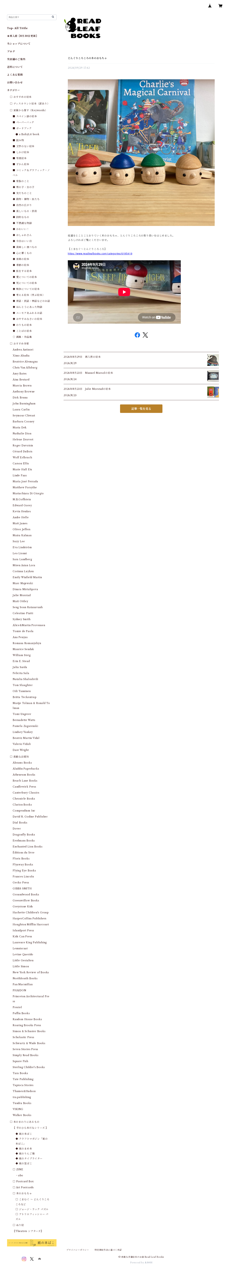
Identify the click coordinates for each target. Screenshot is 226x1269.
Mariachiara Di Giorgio (28, 493)
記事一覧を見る (141, 408)
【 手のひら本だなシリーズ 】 (30, 1127)
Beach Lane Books (25, 780)
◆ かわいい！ (21, 229)
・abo (19, 1175)
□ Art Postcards (23, 1187)
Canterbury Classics (26, 792)
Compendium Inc (24, 810)
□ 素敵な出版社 (19, 756)
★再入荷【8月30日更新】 (22, 36)
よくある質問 (15, 74)
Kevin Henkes (22, 511)
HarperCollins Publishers (29, 918)
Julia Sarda (20, 667)
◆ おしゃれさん (22, 235)
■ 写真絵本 (20, 158)
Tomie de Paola (23, 631)
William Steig (22, 655)
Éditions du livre (24, 852)
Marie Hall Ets (22, 469)
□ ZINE (18, 1169)
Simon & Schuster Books (29, 1031)
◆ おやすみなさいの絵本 (27, 319)
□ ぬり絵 (18, 1225)
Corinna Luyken (23, 571)
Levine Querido (23, 954)
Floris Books (21, 858)
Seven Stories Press (25, 1049)
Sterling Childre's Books (29, 1067)
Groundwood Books (26, 894)
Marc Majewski (23, 583)
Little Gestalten (23, 960)
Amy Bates (20, 373)
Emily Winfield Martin (27, 577)
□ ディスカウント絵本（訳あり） (30, 103)
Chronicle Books (24, 798)
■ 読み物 (18, 140)
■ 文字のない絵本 (23, 146)
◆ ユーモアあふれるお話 (27, 313)
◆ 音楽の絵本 (21, 259)
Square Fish (20, 1061)
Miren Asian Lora (24, 565)
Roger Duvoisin (23, 445)
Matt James (20, 523)
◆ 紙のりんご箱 (25, 1153)
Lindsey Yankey (23, 732)
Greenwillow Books (26, 900)
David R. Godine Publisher (30, 816)
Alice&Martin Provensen (29, 625)
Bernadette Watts (24, 720)
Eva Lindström (22, 547)
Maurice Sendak (23, 649)
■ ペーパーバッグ (23, 122)
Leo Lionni (20, 553)
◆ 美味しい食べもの (25, 247)
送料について (15, 67)
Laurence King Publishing (30, 942)
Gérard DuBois (22, 451)
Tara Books (20, 1073)
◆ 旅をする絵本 (22, 271)
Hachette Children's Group (31, 912)
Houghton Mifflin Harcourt (31, 924)
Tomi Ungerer (22, 714)
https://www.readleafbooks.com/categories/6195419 (100, 253)
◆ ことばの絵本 (22, 331)
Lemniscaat (20, 948)
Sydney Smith (22, 619)
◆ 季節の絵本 (21, 265)
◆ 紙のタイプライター (29, 1158)
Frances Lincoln (23, 876)
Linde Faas (20, 475)
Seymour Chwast (24, 415)
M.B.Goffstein (22, 499)
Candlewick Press (24, 786)
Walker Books (22, 1115)
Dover (17, 828)
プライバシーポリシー (77, 1250)
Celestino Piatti (23, 613)
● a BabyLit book (28, 134)
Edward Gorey (22, 505)
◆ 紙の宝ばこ (24, 1163)
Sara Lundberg (22, 559)
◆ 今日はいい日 (22, 241)
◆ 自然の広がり (22, 205)
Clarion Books (22, 804)
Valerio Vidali (22, 744)
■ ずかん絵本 (21, 164)
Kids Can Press (22, 936)
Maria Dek (20, 427)
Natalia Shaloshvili (25, 679)
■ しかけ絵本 (21, 152)
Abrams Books (22, 762)
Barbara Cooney (23, 421)
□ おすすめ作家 (19, 343)
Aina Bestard (21, 379)
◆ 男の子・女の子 (23, 187)
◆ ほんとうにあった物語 (27, 307)
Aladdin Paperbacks (26, 768)
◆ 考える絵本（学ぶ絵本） (29, 295)
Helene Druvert (23, 439)
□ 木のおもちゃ (22, 1193)
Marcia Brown (22, 385)
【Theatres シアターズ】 (28, 1231)
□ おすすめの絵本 (21, 97)
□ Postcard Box (23, 1181)
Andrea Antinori (23, 349)
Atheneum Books (24, 774)
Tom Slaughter (22, 685)
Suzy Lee (19, 541)
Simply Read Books (25, 1055)
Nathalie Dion (22, 433)
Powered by (137, 1262)
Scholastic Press (23, 1037)
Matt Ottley (20, 601)
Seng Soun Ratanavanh (28, 607)
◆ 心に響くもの (22, 253)
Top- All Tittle (17, 28)
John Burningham (24, 403)
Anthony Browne (24, 391)
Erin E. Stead (21, 661)
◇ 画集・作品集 (22, 337)
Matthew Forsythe (25, 487)
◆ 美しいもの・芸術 (25, 211)
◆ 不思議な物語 (22, 223)
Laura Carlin (21, 409)
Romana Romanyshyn (27, 643)
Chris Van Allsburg (25, 367)
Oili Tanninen (22, 691)
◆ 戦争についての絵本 (26, 289)
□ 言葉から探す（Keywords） (28, 110)
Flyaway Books (23, 864)
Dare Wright (21, 750)
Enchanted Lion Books (28, 846)
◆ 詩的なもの (21, 217)
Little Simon (21, 966)
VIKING (18, 1109)
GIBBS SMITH (22, 888)
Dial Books (20, 822)
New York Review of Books (31, 972)
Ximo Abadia (21, 355)
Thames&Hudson (24, 1091)
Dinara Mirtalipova (25, 589)
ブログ (11, 51)
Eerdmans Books (24, 840)
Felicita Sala (21, 673)
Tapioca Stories (23, 1085)
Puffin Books (21, 1013)
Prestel (17, 1007)
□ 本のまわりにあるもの (25, 1121)
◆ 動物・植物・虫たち (26, 199)
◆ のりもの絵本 (22, 325)
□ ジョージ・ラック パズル (32, 1209)
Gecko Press (21, 882)
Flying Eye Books (24, 870)
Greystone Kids (23, 906)
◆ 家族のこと (21, 181)
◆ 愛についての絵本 (25, 277)
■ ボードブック (22, 128)
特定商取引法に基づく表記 (108, 1250)
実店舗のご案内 (16, 59)
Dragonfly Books (24, 834)
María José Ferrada (25, 481)
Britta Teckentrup (25, 697)
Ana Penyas (20, 637)
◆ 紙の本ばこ (24, 1133)
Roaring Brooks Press (27, 1025)
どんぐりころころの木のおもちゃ (87, 58)
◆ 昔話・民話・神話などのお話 (31, 301)
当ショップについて (19, 43)
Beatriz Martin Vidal (26, 738)
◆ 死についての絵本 (25, 283)
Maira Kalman (22, 535)
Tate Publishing (23, 1079)
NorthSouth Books (25, 978)
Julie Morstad (22, 595)
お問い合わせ (15, 82)
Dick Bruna (20, 397)
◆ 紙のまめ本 (24, 1148)
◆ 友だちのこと (22, 193)
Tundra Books (22, 1103)
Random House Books (27, 1019)
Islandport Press (23, 930)
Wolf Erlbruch (22, 457)
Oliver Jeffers (22, 529)
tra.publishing (22, 1097)
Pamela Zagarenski (25, 726)
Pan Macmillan (22, 984)
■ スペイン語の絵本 (25, 116)
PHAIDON (19, 990)
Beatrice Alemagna (25, 361)
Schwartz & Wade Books (29, 1043)
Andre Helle (21, 517)
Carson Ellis (21, 463)
